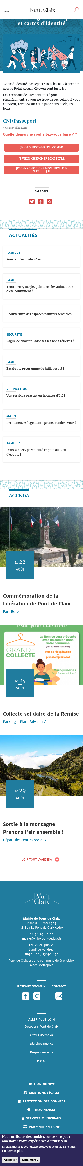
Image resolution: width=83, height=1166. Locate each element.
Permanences (44, 1110)
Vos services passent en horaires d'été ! (35, 395)
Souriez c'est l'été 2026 (23, 259)
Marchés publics (41, 1043)
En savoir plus (12, 1151)
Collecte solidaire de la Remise (41, 714)
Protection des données (44, 1101)
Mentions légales (44, 1093)
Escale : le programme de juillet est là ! (35, 368)
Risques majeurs (41, 1052)
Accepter (10, 1159)
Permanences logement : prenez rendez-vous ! (41, 422)
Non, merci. (30, 1159)
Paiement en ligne (44, 1127)
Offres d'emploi (41, 1035)
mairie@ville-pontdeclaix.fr (41, 938)
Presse (41, 1061)
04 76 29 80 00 (41, 934)
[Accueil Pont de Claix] (42, 9)
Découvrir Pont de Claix (41, 1026)
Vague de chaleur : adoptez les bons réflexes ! (40, 341)
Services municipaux (43, 1118)
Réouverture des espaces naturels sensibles (39, 314)
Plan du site (44, 1084)
